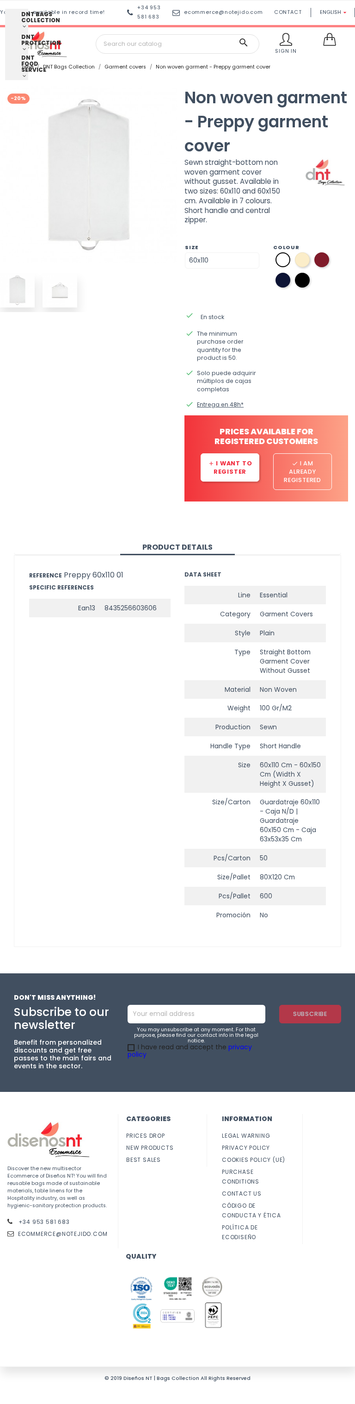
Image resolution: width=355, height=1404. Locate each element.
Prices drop (145, 1136)
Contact (288, 12)
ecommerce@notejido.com (223, 12)
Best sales (143, 1160)
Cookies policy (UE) (253, 1160)
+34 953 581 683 (43, 1222)
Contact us (242, 1193)
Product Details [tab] (177, 547)
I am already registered (302, 471)
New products (150, 1148)
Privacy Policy (246, 1148)
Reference (45, 575)
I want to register (230, 467)
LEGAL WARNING (246, 1136)
